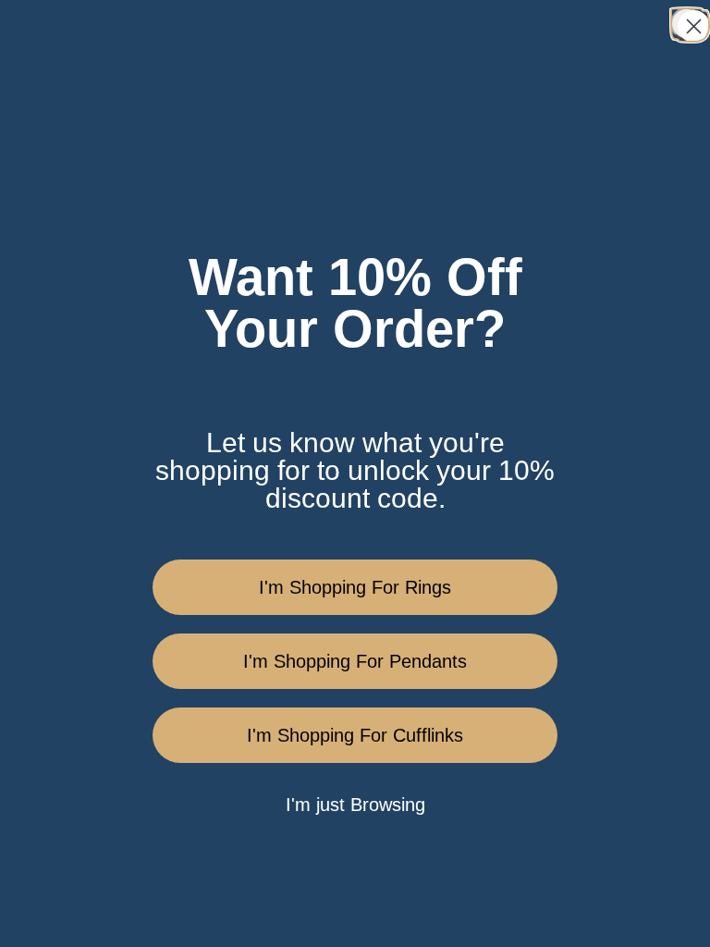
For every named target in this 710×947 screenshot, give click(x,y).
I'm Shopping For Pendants (355, 661)
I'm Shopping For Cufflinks (355, 735)
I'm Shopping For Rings (355, 587)
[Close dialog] (686, 23)
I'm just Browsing (355, 804)
